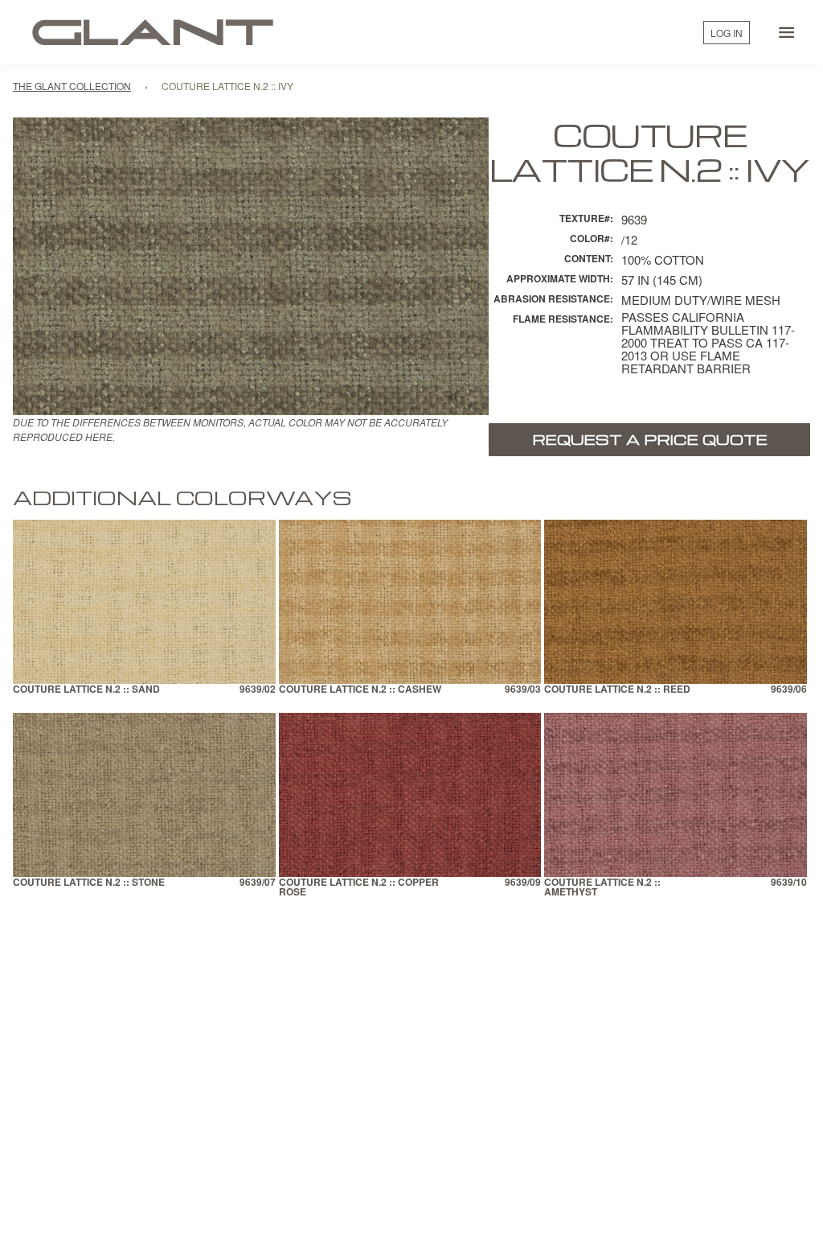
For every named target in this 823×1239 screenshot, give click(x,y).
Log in (726, 32)
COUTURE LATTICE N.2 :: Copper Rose (359, 888)
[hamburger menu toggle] (787, 32)
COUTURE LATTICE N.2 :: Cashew (360, 690)
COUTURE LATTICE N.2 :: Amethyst (602, 888)
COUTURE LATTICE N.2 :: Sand (86, 690)
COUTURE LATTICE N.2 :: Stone (89, 883)
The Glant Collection (72, 86)
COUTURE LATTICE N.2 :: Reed (617, 690)
